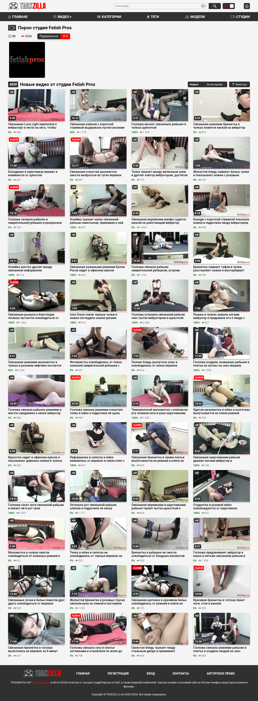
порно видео (42, 682)
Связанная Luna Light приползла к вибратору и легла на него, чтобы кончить (32, 126)
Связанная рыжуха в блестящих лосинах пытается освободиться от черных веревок (33, 316)
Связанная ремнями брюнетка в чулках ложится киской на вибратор (219, 126)
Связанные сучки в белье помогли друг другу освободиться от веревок (36, 601)
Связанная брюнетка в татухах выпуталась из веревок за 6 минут (33, 649)
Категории (111, 17)
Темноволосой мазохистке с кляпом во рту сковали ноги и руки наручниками (159, 411)
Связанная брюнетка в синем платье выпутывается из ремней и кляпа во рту (158, 459)
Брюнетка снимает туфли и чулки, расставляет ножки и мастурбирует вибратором (218, 268)
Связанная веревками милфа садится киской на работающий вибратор (158, 221)
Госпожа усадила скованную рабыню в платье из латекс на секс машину (221, 364)
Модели (197, 17)
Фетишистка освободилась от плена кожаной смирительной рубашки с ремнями (96, 364)
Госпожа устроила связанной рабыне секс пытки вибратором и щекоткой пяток (158, 316)
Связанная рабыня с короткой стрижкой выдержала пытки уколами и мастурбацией (97, 126)
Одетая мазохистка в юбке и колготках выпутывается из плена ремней (221, 411)
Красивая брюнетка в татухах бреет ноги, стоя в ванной (219, 601)
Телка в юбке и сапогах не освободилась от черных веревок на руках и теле (96, 554)
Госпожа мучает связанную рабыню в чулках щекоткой (158, 126)
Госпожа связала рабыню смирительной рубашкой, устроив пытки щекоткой (155, 268)
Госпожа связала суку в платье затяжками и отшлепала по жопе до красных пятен (96, 649)
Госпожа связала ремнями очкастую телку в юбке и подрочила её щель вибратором (96, 411)
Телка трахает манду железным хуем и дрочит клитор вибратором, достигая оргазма (159, 173)
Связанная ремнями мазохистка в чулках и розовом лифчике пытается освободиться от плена (34, 364)
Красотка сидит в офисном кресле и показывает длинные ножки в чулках (35, 459)
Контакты (181, 673)
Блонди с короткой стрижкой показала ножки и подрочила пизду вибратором (221, 221)
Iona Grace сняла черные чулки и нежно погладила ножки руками (93, 316)
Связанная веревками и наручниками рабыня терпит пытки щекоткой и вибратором (158, 506)
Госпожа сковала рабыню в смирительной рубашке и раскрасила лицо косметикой (35, 221)
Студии (243, 17)
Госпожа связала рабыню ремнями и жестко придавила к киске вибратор (34, 411)
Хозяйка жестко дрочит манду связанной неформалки (30, 268)
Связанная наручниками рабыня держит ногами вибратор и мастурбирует (216, 459)
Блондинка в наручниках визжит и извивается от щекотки (32, 173)
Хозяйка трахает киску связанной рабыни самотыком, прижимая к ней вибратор (96, 221)
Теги (155, 17)
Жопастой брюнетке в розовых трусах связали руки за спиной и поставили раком (97, 601)
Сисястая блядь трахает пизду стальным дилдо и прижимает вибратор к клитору (153, 649)
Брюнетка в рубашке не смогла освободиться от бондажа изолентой (158, 554)
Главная (19, 17)
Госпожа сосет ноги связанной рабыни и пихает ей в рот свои (36, 506)
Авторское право (221, 673)
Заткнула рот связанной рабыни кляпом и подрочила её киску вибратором (93, 506)
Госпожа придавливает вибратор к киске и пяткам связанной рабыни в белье (219, 554)
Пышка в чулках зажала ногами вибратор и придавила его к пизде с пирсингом (219, 316)
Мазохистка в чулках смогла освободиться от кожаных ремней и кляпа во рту (34, 554)
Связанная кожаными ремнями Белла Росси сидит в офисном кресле (97, 268)
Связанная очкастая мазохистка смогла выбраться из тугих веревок (95, 173)
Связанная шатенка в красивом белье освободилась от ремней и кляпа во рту (158, 601)
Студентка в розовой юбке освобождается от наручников (215, 506)
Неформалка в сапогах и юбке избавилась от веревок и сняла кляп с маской (97, 459)
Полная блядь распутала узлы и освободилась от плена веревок (154, 364)
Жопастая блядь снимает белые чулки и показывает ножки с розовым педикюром (221, 173)
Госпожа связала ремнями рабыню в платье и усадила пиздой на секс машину (219, 649)
